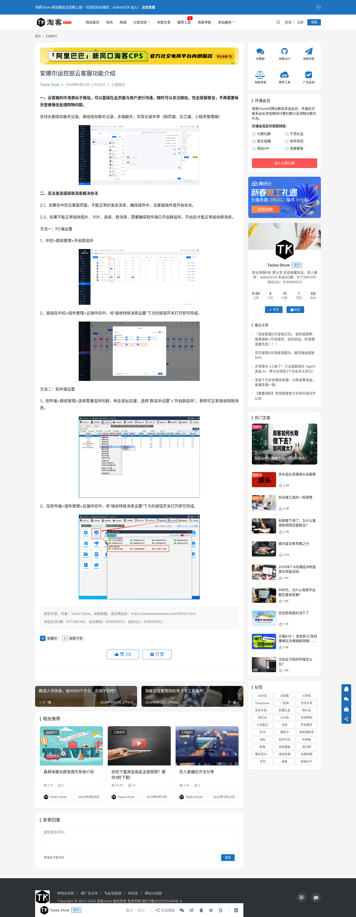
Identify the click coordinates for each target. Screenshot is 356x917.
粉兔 (262, 747)
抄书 (262, 732)
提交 (228, 857)
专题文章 (163, 22)
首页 (38, 36)
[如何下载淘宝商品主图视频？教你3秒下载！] (139, 745)
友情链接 (114, 893)
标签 (134, 893)
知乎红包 (284, 739)
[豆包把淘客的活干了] (264, 618)
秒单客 (306, 739)
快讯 (109, 22)
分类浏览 (140, 22)
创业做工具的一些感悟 (295, 497)
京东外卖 (306, 703)
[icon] (301, 897)
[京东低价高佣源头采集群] (264, 479)
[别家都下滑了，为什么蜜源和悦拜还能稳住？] (264, 526)
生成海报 (167, 910)
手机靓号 (306, 725)
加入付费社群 (284, 163)
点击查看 (148, 7)
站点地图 (155, 893)
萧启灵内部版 (263, 754)
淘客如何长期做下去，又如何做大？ (281, 458)
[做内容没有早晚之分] (264, 549)
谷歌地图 (306, 754)
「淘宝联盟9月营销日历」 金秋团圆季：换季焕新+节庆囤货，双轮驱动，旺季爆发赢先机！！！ (285, 339)
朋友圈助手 (306, 732)
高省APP (306, 762)
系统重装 (284, 747)
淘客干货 (76, 638)
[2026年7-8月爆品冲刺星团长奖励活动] (264, 572)
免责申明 (134, 901)
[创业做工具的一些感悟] (264, 502)
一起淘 (284, 703)
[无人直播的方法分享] (207, 745)
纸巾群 (306, 747)
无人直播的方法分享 (196, 771)
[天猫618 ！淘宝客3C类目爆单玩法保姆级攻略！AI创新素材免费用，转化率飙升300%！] (264, 641)
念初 (284, 725)
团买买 (262, 718)
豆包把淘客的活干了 (294, 613)
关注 (276, 310)
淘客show (104, 901)
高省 (284, 762)
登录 (288, 22)
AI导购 (306, 696)
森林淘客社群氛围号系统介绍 (69, 771)
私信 (297, 310)
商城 (123, 22)
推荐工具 (184, 22)
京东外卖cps (263, 710)
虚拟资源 (284, 754)
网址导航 (67, 893)
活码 (262, 739)
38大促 (262, 696)
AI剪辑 (284, 696)
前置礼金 (284, 710)
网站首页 (92, 22)
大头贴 (284, 718)
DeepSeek (262, 703)
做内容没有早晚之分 (294, 544)
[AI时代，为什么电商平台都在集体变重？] (264, 595)
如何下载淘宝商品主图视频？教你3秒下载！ (138, 774)
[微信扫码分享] (182, 910)
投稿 (314, 22)
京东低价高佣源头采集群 (297, 474)
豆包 (262, 762)
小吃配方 (262, 725)
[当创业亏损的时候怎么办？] (264, 664)
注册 (300, 22)
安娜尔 (52, 638)
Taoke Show (49, 84)
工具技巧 (118, 84)
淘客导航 (204, 22)
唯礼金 (306, 710)
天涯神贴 (306, 718)
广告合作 (91, 893)
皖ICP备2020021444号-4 (162, 901)
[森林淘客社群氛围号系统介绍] (71, 745)
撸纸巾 (284, 732)
